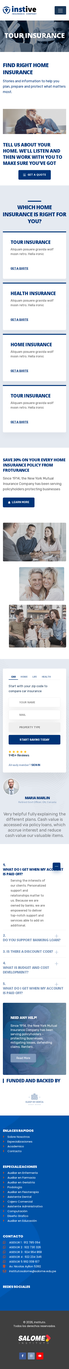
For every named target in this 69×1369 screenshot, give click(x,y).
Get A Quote (36, 174)
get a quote (19, 268)
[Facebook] (22, 1356)
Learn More (20, 502)
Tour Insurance (30, 242)
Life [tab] (34, 676)
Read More (23, 1058)
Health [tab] (46, 676)
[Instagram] (31, 1356)
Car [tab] (13, 676)
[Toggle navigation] (60, 10)
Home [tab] (24, 676)
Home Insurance (31, 344)
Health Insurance (33, 293)
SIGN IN (35, 765)
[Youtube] (39, 1356)
